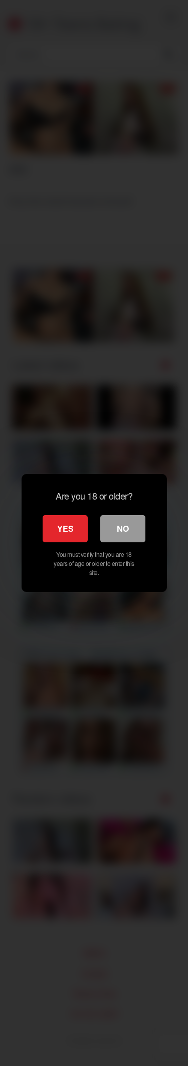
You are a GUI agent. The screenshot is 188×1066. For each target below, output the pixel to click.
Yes (65, 528)
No (123, 528)
